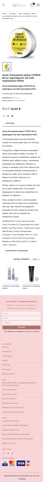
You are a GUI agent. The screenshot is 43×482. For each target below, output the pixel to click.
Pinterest (8, 116)
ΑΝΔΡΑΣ (34, 284)
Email (12, 116)
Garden (30, 284)
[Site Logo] (18, 5)
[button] (3, 5)
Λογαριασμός (7, 356)
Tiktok (12, 453)
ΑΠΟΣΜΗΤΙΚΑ (16, 284)
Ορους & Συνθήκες (33, 331)
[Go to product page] (11, 274)
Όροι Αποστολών (9, 399)
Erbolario (11, 284)
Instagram (8, 453)
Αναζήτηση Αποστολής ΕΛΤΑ (13, 412)
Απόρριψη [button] (22, 479)
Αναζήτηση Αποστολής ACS (12, 407)
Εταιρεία (5, 347)
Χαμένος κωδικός (8, 374)
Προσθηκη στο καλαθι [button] (16, 279)
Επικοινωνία (7, 351)
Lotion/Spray (5, 284)
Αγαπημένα (6, 369)
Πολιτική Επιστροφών (10, 403)
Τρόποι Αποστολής (9, 394)
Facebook (4, 116)
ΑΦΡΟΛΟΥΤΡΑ (25, 284)
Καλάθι (4, 360)
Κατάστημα (6, 365)
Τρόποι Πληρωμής (9, 390)
